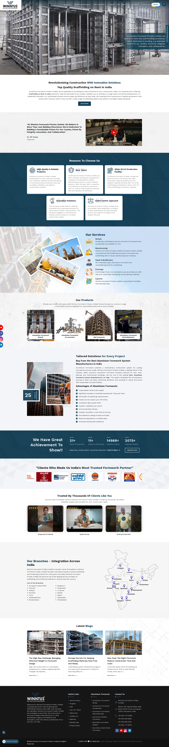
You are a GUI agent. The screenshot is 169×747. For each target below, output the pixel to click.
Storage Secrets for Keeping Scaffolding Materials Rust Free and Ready (82, 661)
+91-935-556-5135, (125, 722)
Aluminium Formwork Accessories (101, 707)
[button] (140, 324)
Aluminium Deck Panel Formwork (101, 729)
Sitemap (73, 719)
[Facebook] (117, 730)
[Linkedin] (129, 730)
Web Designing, (107, 741)
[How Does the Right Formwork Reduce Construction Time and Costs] (123, 643)
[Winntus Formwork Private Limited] (10, 5)
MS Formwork (99, 4)
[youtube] (121, 730)
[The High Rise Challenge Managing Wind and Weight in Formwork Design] (45, 643)
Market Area (74, 722)
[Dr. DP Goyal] (114, 132)
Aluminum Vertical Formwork (100, 718)
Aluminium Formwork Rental (101, 702)
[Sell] (156, 4)
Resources (135, 4)
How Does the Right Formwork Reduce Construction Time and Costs (121, 661)
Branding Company (135, 741)
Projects (111, 4)
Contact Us (145, 4)
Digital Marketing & (120, 741)
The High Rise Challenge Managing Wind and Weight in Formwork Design (45, 661)
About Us (67, 4)
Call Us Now (112, 450)
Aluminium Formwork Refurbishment (101, 713)
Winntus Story (75, 700)
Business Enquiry (11, 741)
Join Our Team (75, 710)
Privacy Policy (75, 725)
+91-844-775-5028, (125, 715)
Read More (85, 103)
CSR (118, 4)
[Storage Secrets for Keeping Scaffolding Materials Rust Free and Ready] (84, 643)
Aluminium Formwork (82, 4)
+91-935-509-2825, (125, 719)
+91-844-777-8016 (125, 725)
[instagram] (125, 730)
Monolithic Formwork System (101, 723)
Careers (125, 4)
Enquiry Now (132, 450)
